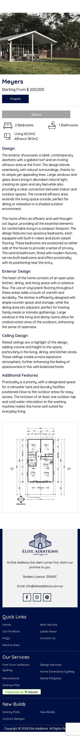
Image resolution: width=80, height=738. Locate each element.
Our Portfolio (11, 631)
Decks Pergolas (50, 678)
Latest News (48, 631)
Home (6, 624)
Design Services (50, 665)
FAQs (6, 638)
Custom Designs (13, 719)
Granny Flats (11, 685)
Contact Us (47, 638)
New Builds (47, 712)
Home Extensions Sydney (57, 671)
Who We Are (48, 624)
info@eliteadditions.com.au (44, 586)
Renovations (10, 678)
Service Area (10, 645)
